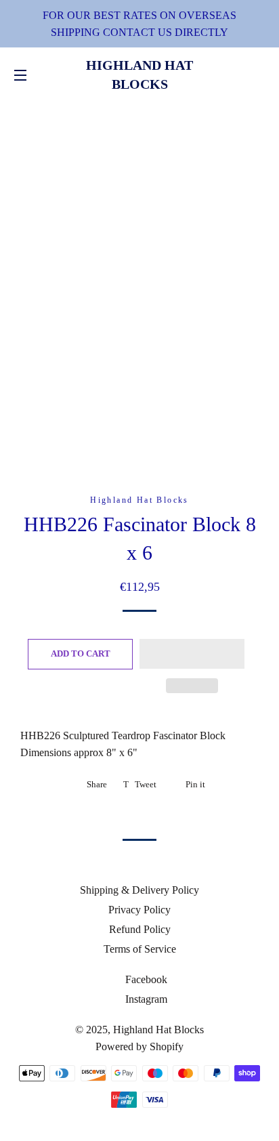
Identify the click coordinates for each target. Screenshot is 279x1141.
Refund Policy (140, 929)
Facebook (145, 979)
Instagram (145, 999)
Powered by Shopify (139, 1046)
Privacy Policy (139, 909)
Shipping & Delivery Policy (139, 890)
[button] (192, 654)
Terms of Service (140, 949)
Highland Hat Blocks (139, 74)
